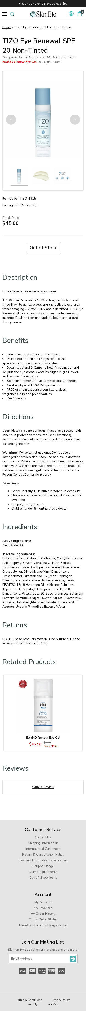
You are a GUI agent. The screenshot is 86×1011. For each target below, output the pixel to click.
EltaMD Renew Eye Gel (43, 737)
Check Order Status (43, 919)
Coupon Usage (43, 866)
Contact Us (43, 837)
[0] (80, 13)
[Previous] (11, 120)
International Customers (43, 849)
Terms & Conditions (29, 1000)
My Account (43, 902)
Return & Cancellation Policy (43, 854)
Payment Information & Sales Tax (43, 860)
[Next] (75, 120)
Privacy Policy (61, 1000)
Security (32, 1004)
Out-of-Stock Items (43, 877)
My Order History (43, 913)
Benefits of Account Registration (43, 925)
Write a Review (43, 787)
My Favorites (43, 908)
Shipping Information (43, 843)
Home (6, 27)
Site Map (52, 1004)
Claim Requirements (43, 872)
